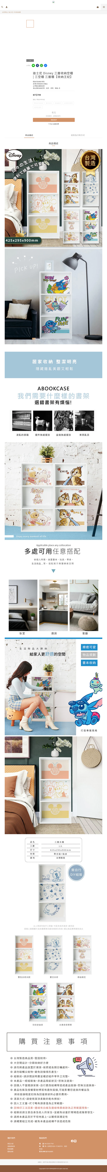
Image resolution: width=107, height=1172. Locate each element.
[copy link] (45, 65)
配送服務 (10, 1149)
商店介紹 (10, 1143)
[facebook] (37, 65)
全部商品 (5, 12)
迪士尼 (11, 12)
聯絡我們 (54, 120)
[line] (33, 65)
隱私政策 (10, 1151)
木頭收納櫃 (17, 12)
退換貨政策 (11, 1146)
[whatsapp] (41, 65)
